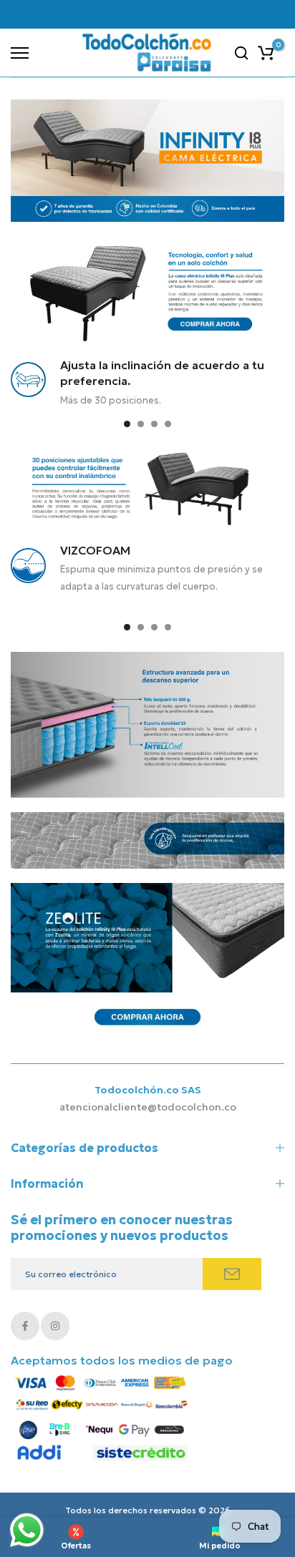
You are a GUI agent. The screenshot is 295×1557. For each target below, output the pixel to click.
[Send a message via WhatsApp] (27, 1530)
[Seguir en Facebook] (25, 1326)
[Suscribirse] (232, 1274)
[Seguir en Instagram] (55, 1326)
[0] (266, 53)
